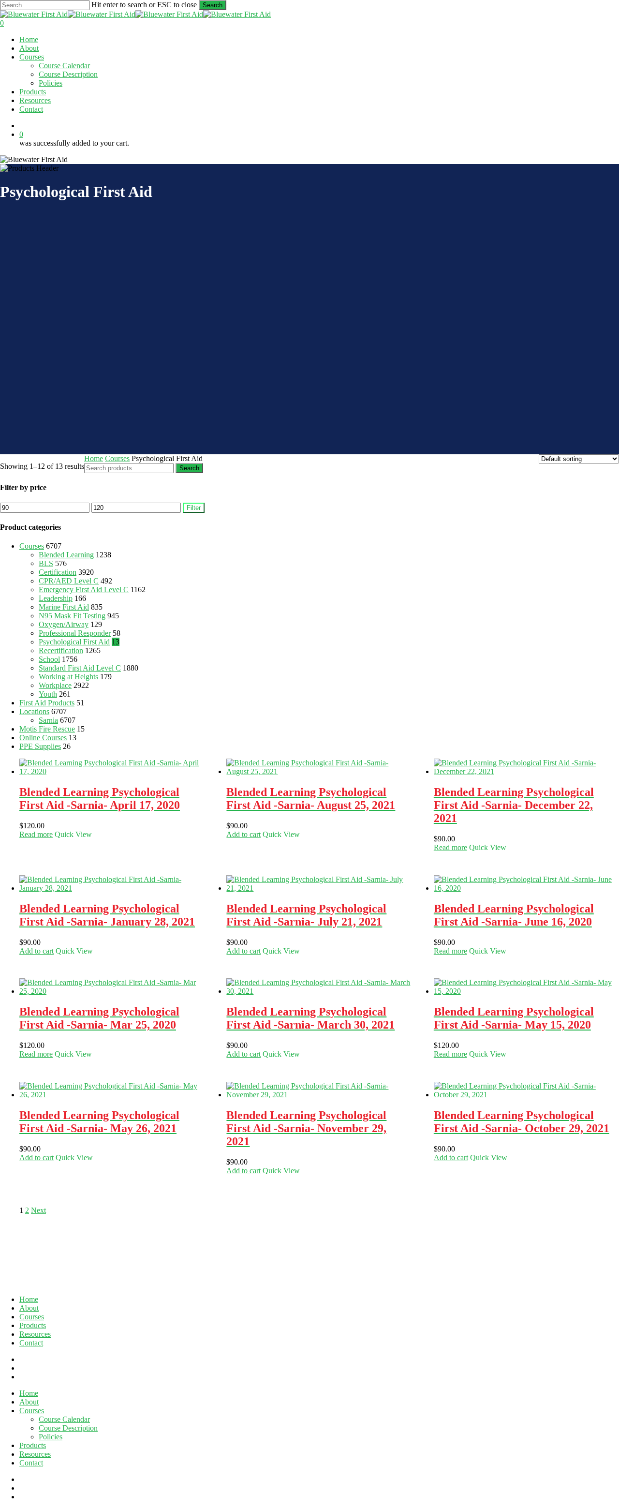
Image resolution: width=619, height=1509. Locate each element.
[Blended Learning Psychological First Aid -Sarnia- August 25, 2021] (318, 771)
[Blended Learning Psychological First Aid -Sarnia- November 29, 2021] (318, 1095)
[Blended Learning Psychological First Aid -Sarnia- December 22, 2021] (526, 771)
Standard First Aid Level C (80, 668)
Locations (34, 711)
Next (38, 1210)
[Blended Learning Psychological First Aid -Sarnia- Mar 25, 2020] (111, 991)
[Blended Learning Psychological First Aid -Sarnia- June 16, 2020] (526, 888)
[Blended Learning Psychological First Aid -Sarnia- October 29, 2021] (526, 1095)
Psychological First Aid (74, 642)
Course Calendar (64, 1419)
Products (32, 1325)
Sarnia (48, 720)
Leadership (56, 598)
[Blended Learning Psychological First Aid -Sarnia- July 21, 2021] (318, 888)
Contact (31, 1343)
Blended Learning (66, 555)
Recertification (61, 650)
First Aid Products (46, 703)
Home (93, 458)
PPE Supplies (40, 746)
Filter (194, 507)
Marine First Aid (64, 607)
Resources (35, 1334)
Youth (48, 694)
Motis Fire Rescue (47, 729)
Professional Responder (75, 633)
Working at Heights (68, 676)
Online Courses (43, 737)
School (49, 659)
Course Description (68, 1428)
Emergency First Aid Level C (84, 589)
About (29, 1308)
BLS (46, 563)
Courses (117, 458)
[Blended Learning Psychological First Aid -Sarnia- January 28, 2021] (111, 888)
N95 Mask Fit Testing (72, 616)
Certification (57, 572)
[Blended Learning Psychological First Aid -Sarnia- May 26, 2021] (111, 1095)
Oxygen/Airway (63, 624)
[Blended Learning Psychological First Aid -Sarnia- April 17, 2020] (111, 771)
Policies (50, 1437)
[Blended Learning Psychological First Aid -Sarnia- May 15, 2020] (526, 991)
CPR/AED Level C (69, 581)
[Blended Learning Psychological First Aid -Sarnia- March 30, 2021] (318, 991)
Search (212, 5)
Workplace (55, 685)
